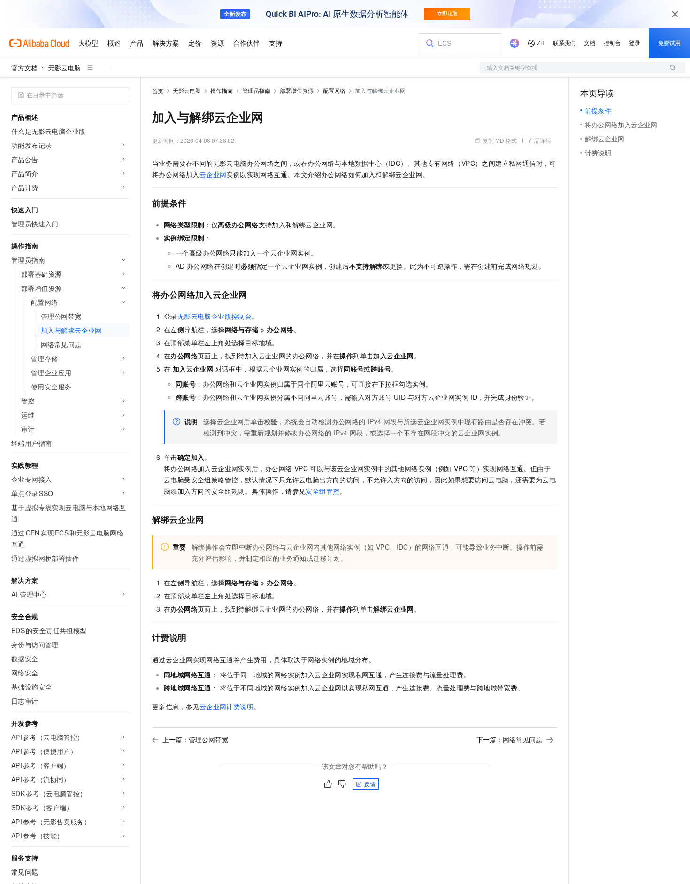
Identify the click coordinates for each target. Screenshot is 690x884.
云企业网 (213, 174)
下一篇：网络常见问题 (509, 739)
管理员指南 (256, 90)
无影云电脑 (64, 67)
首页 (157, 91)
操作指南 (221, 90)
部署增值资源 (297, 90)
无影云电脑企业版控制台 (214, 316)
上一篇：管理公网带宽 (195, 739)
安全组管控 (322, 491)
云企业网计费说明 (226, 706)
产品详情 (540, 140)
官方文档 (24, 67)
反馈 (370, 784)
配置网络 (334, 90)
